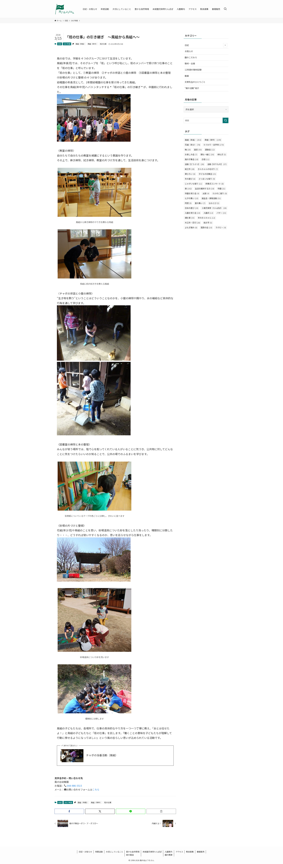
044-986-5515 (74, 785)
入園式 (208, 212)
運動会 (210, 149)
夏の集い (200, 203)
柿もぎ (221, 154)
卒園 (221, 188)
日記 (59, 44)
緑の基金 (130, 854)
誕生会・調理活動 (211, 198)
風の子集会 (191, 159)
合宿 (205, 159)
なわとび (214, 203)
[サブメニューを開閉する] (225, 45)
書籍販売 (200, 851)
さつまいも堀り (207, 178)
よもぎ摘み (191, 227)
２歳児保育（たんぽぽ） (214, 208)
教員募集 (190, 851)
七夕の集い (191, 198)
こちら (95, 789)
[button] (69, 811)
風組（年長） (80, 44)
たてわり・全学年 (214, 144)
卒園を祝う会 (192, 193)
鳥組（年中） (92, 44)
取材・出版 (190, 63)
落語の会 (206, 227)
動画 (187, 75)
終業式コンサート (214, 183)
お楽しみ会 (191, 154)
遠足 (198, 149)
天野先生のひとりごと (195, 81)
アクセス (179, 851)
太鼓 (206, 193)
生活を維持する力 (204, 188)
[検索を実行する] (225, 120)
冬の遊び (190, 178)
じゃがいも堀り (193, 183)
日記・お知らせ (85, 851)
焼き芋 (208, 222)
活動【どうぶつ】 (194, 164)
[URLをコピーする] (161, 811)
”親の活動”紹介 (192, 88)
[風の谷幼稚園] (65, 9)
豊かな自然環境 (132, 851)
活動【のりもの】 (217, 164)
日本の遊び (191, 208)
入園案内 (168, 851)
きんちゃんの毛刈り (208, 169)
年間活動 (99, 851)
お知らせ (189, 51)
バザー (221, 212)
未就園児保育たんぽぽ (152, 851)
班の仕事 (103, 44)
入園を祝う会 (192, 212)
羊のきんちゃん (206, 217)
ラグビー (220, 227)
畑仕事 (189, 217)
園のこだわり (191, 57)
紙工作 (189, 169)
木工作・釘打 (192, 222)
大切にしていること (114, 851)
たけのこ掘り (220, 193)
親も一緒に (207, 154)
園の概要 (168, 854)
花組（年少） (192, 144)
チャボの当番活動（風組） (102, 755)
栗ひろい (190, 174)
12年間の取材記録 (193, 69)
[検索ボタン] (225, 9)
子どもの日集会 (207, 174)
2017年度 (67, 44)
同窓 (188, 203)
